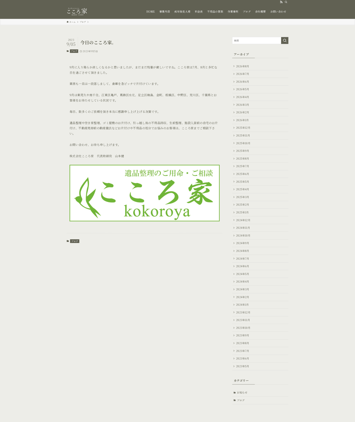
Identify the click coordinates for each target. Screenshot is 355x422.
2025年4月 (242, 189)
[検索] (286, 2)
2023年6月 (242, 358)
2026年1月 (242, 120)
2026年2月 (242, 112)
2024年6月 (242, 266)
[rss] (281, 2)
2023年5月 (242, 366)
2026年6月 (242, 81)
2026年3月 (242, 105)
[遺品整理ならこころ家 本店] (78, 11)
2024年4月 (242, 281)
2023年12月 (243, 312)
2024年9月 (242, 243)
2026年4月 (242, 97)
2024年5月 (242, 274)
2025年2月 (242, 204)
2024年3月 (242, 289)
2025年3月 (242, 197)
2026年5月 (242, 89)
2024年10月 (243, 235)
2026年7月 (242, 74)
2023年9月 (242, 335)
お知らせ (242, 392)
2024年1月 (242, 304)
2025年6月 (242, 174)
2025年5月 (242, 181)
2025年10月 (243, 143)
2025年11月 (243, 135)
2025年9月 (242, 151)
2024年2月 (242, 297)
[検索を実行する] (284, 40)
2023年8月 (242, 343)
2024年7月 (242, 258)
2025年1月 (242, 212)
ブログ (74, 51)
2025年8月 (242, 158)
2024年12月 (243, 220)
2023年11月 (243, 320)
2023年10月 (243, 328)
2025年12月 (243, 127)
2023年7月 (242, 351)
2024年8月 (242, 251)
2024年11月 (243, 227)
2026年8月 (242, 66)
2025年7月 (242, 166)
